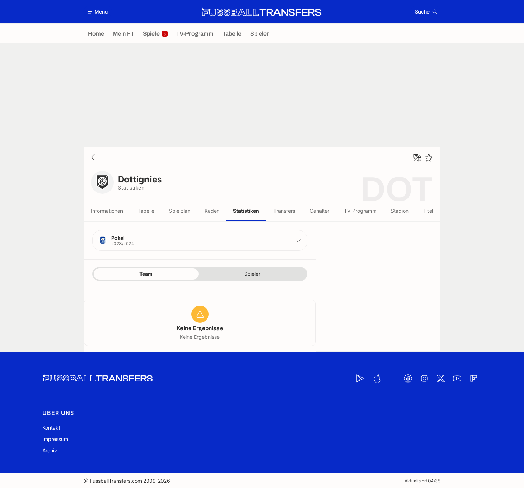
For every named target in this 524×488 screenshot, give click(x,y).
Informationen (107, 211)
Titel (428, 211)
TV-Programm (360, 211)
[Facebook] (407, 378)
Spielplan (179, 211)
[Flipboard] (473, 378)
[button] (98, 11)
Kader (212, 211)
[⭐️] (429, 158)
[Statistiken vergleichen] (417, 158)
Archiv (49, 450)
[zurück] (95, 157)
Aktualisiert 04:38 (422, 480)
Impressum (55, 439)
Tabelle (146, 211)
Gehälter (319, 211)
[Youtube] (457, 378)
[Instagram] (424, 378)
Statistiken (246, 211)
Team (146, 274)
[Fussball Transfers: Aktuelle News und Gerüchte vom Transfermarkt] (261, 11)
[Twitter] (440, 378)
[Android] (360, 378)
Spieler (252, 274)
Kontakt (51, 428)
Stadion (400, 211)
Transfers (284, 211)
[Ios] (376, 378)
